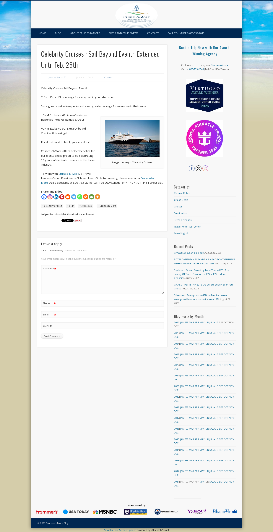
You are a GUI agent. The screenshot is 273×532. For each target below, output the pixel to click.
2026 (176, 322)
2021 (176, 375)
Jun (207, 322)
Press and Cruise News (123, 33)
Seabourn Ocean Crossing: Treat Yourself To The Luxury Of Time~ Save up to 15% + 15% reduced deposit (201, 274)
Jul (211, 322)
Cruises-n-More (219, 65)
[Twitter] (73, 196)
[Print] (85, 196)
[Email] (91, 196)
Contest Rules (182, 193)
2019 (176, 396)
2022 (176, 365)
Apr (197, 322)
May (202, 322)
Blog (58, 33)
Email (49, 315)
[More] (97, 196)
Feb (186, 322)
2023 (176, 354)
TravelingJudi (181, 233)
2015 (176, 439)
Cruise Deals (181, 199)
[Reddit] (67, 196)
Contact (153, 33)
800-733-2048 (196, 69)
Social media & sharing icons (120, 530)
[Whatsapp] (79, 196)
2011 (176, 481)
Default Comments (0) (52, 250)
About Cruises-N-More (85, 33)
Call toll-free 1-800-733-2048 (186, 33)
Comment (49, 269)
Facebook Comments (76, 250)
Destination (180, 213)
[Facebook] (44, 196)
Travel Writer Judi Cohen (187, 226)
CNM (71, 205)
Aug (215, 322)
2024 (176, 343)
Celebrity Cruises (53, 205)
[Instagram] (50, 196)
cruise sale (86, 205)
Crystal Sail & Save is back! (189, 252)
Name (49, 304)
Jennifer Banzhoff (56, 77)
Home (42, 33)
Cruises (108, 77)
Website (47, 326)
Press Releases (183, 220)
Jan (182, 322)
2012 (176, 471)
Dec (176, 336)
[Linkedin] (55, 196)
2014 (176, 450)
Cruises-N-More (68, 173)
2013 (176, 460)
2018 (176, 407)
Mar (191, 322)
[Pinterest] (61, 196)
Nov (231, 333)
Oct (226, 333)
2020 (176, 386)
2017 (176, 418)
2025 (176, 333)
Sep (221, 333)
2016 (176, 428)
